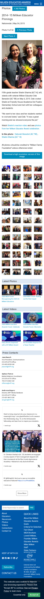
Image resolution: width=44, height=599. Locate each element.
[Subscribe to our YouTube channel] (8, 558)
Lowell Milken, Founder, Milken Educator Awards (31, 539)
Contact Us (6, 531)
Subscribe (8, 567)
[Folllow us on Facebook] (6, 558)
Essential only (19, 595)
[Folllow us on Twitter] (3, 558)
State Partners (30, 550)
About (4, 513)
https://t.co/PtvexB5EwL (26, 481)
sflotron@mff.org (8, 383)
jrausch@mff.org (8, 367)
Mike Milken (29, 544)
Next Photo (9, 36)
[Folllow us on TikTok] (17, 558)
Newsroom (6, 519)
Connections (7, 528)
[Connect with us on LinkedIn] (14, 558)
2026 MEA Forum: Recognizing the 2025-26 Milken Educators (10, 299)
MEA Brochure (30, 533)
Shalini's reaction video (17, 125)
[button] (22, 417)
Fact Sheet (28, 530)
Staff (26, 547)
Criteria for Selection (32, 527)
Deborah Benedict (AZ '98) (26, 134)
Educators (6, 516)
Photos (5, 522)
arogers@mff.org (8, 400)
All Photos (20, 8)
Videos (5, 525)
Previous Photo (25, 30)
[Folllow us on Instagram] (11, 558)
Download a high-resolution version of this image (22, 155)
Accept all (34, 595)
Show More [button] (22, 493)
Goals (26, 524)
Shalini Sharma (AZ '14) (12, 137)
